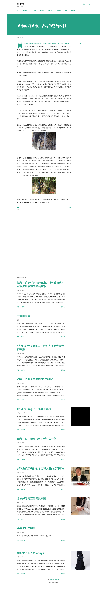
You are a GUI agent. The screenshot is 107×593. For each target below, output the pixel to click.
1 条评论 (22, 519)
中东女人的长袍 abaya (30, 553)
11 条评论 (23, 489)
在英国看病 (23, 316)
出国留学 (73, 10)
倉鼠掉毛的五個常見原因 (31, 498)
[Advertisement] (41, 258)
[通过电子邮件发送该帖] (18, 207)
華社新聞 (20, 4)
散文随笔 (34, 10)
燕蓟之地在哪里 (26, 528)
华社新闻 (25, 10)
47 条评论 (23, 307)
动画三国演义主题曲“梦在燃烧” (35, 379)
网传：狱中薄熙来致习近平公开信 (36, 439)
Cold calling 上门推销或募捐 (34, 409)
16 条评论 (23, 459)
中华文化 (50, 10)
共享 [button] (80, 43)
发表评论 (23, 370)
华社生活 (42, 10)
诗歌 (66, 10)
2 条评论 (22, 336)
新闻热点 (59, 10)
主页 (18, 10)
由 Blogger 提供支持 (54, 579)
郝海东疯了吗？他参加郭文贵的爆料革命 (40, 468)
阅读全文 (63, 307)
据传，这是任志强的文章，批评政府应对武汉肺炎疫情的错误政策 (40, 284)
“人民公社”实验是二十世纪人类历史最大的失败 (40, 347)
